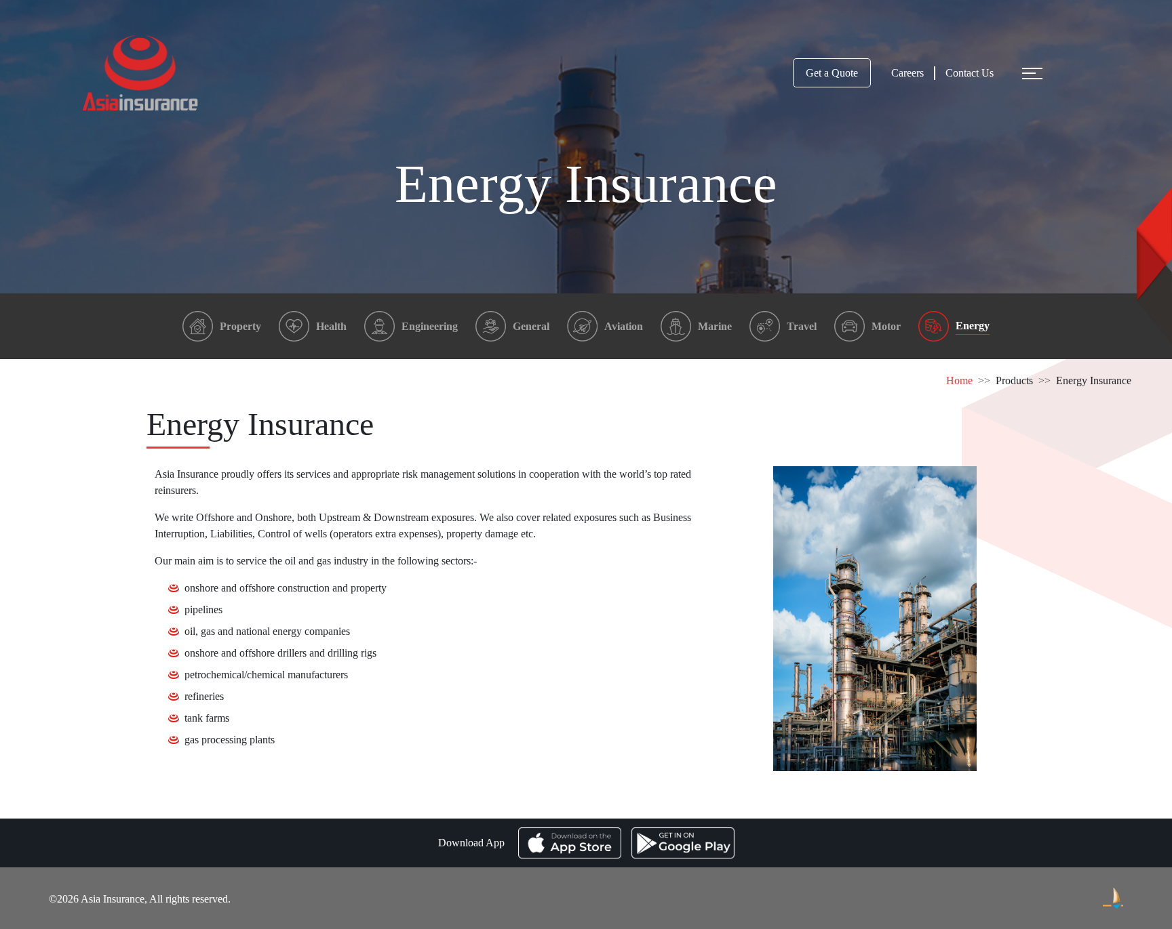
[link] (1014, 380)
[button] (1029, 73)
